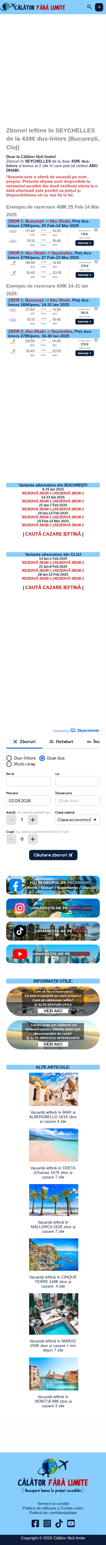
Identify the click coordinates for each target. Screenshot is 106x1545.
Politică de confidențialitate (53, 1512)
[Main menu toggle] (99, 7)
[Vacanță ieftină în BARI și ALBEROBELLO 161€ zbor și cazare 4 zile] (54, 1089)
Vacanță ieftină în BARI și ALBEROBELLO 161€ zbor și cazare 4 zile (53, 1117)
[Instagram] (47, 1523)
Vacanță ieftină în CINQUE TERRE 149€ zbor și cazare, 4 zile (53, 1281)
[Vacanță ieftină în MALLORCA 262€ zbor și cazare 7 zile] (54, 1200)
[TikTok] (59, 1523)
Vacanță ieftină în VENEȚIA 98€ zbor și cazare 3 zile (53, 1401)
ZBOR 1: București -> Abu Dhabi (39, 221)
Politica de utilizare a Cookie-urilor (53, 1508)
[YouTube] (71, 1523)
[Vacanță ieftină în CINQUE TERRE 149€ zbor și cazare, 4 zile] (54, 1254)
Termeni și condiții (53, 1503)
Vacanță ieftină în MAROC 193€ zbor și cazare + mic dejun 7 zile (53, 1345)
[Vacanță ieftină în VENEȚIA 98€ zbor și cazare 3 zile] (54, 1374)
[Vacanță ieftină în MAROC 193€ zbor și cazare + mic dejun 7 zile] (54, 1314)
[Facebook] (35, 1523)
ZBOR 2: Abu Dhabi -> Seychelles (40, 253)
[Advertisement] (53, 68)
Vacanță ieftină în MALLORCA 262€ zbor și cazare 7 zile (53, 1227)
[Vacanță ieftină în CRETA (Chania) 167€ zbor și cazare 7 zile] (54, 1145)
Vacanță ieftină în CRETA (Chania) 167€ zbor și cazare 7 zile (53, 1172)
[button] (89, 7)
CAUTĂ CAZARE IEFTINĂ (53, 534)
